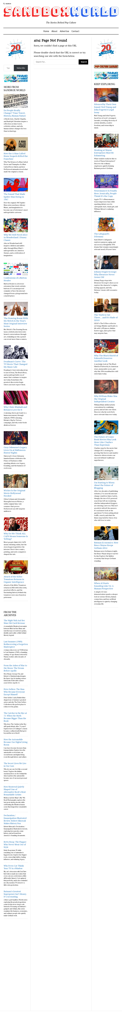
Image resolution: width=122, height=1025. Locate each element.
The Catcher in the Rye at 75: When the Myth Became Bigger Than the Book (15, 717)
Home (46, 31)
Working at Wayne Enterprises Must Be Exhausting (104, 153)
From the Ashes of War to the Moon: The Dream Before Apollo (15, 668)
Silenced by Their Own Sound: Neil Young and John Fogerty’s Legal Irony (105, 108)
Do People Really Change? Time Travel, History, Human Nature (15, 113)
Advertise (64, 31)
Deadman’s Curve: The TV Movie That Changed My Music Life (15, 364)
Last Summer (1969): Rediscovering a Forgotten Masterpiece (16, 644)
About (54, 31)
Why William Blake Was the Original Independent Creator (105, 399)
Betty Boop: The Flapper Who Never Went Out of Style (15, 844)
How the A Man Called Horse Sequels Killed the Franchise (16, 156)
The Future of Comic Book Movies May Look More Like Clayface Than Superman (105, 440)
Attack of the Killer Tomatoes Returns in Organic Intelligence (14, 579)
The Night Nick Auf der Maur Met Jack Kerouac (14, 621)
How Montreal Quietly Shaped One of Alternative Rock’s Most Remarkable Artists (15, 790)
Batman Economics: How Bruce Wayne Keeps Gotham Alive (106, 545)
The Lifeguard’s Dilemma (101, 235)
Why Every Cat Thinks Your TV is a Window (14, 867)
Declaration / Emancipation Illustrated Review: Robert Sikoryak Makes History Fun (15, 819)
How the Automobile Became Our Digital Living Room (15, 742)
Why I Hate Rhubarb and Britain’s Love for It (15, 408)
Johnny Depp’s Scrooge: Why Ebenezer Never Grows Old (105, 274)
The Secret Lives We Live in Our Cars (15, 764)
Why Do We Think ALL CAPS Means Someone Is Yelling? (16, 536)
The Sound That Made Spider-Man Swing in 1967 (14, 197)
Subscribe (21, 68)
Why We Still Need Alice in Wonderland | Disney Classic (16, 237)
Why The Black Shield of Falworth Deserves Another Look (106, 358)
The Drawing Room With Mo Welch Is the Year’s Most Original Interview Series (16, 322)
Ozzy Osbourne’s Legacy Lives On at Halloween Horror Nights (15, 450)
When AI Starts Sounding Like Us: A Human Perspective (104, 586)
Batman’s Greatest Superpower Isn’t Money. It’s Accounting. (15, 894)
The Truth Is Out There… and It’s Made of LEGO (106, 317)
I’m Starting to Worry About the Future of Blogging (104, 485)
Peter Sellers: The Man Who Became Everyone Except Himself (14, 692)
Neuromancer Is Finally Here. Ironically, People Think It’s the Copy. (105, 193)
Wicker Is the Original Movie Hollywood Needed (14, 493)
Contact (75, 31)
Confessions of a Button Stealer (15, 279)
